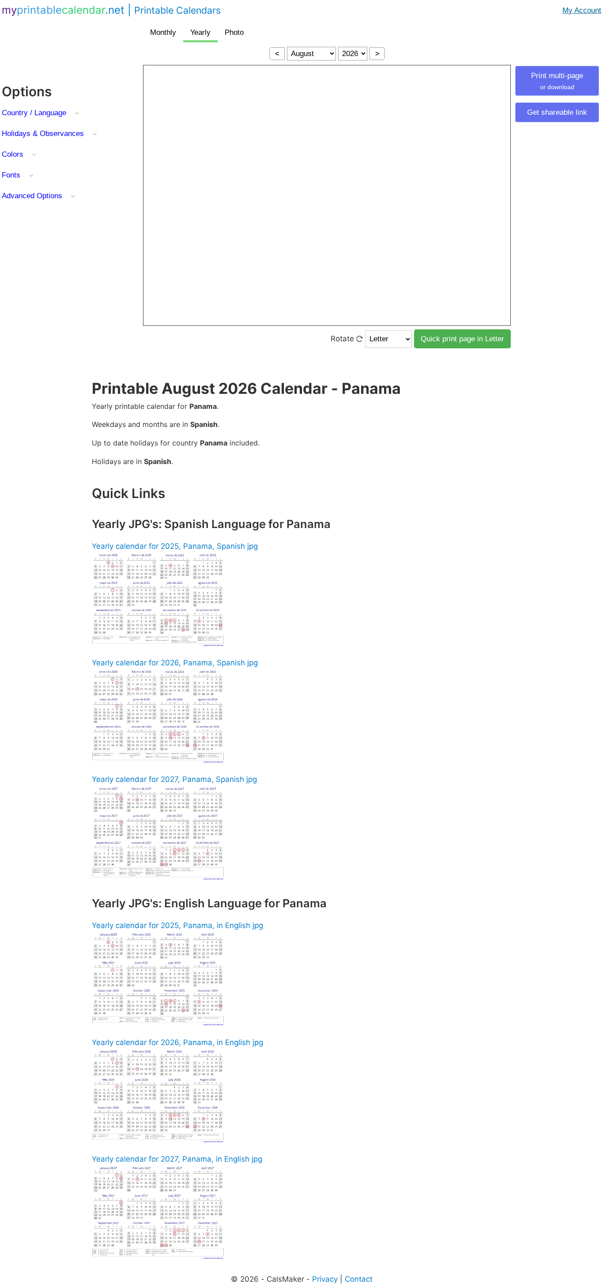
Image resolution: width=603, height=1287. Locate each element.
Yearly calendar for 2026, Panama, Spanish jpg (175, 662)
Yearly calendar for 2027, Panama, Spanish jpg (174, 779)
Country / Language (34, 113)
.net (111, 10)
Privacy (325, 1279)
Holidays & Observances (43, 133)
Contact (359, 1279)
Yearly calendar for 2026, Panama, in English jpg (177, 1042)
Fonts (11, 175)
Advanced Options (32, 196)
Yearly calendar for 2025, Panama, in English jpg (177, 925)
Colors (12, 154)
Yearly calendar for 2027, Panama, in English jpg (177, 1159)
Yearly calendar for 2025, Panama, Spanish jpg (175, 546)
